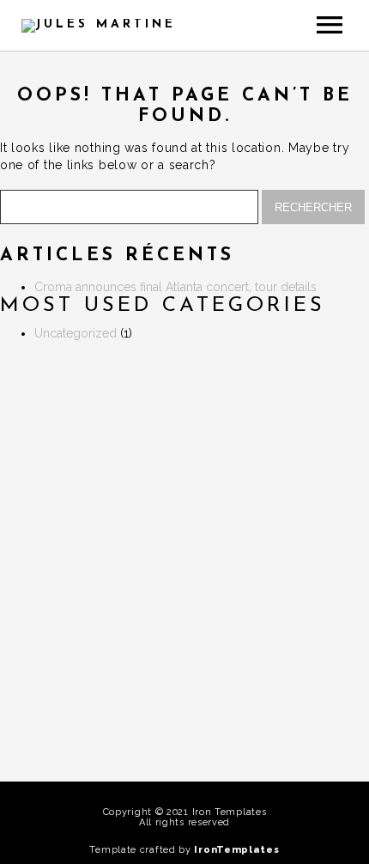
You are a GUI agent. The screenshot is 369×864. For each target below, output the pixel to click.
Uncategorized (75, 333)
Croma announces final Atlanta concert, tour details (175, 287)
